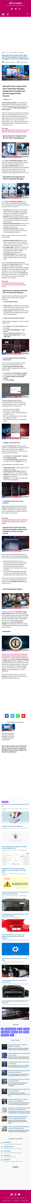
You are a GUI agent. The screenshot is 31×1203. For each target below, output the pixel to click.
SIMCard (26, 1032)
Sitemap (8, 1198)
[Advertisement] (15, 34)
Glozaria (4, 669)
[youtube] (15, 9)
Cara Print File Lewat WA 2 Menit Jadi (12, 826)
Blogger (20, 1200)
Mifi (20, 1032)
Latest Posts (3, 1134)
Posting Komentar (24, 62)
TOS (26, 1198)
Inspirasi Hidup (5, 1032)
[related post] (8, 727)
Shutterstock (5, 1035)
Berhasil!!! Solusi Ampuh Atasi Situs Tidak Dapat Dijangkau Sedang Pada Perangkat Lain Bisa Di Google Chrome (8, 736)
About (5, 1198)
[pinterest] (23, 716)
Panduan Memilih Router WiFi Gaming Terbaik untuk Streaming (19, 1054)
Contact (12, 1198)
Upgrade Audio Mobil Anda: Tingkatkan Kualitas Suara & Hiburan (17, 1045)
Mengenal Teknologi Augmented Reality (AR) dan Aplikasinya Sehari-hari (18, 1071)
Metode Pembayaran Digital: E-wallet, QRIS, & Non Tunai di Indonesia (19, 1090)
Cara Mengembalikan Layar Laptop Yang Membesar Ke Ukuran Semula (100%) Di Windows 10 (13, 936)
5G (2, 1029)
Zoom (11, 1035)
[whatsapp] (18, 716)
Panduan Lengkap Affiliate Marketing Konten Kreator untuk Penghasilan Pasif (19, 1127)
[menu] (8, 14)
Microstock (14, 1032)
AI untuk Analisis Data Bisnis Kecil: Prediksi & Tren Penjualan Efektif (19, 1080)
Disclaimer (22, 1198)
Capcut (20, 1029)
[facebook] (11, 9)
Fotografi (26, 1029)
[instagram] (19, 9)
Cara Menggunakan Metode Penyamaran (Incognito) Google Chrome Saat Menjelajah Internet (14, 284)
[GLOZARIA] (15, 3)
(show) (10, 99)
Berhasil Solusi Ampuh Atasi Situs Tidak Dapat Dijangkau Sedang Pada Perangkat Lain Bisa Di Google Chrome (15, 655)
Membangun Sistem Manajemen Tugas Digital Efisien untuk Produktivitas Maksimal (19, 1108)
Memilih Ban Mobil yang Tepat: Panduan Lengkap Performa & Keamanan (17, 1100)
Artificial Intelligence (10, 1029)
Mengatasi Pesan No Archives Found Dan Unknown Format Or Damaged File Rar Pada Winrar (14, 870)
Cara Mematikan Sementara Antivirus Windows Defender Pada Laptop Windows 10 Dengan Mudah (15, 521)
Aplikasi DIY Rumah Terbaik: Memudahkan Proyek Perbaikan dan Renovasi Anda (18, 1117)
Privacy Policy (17, 1198)
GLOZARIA (12, 1200)
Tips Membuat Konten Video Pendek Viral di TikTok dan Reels (18, 1063)
